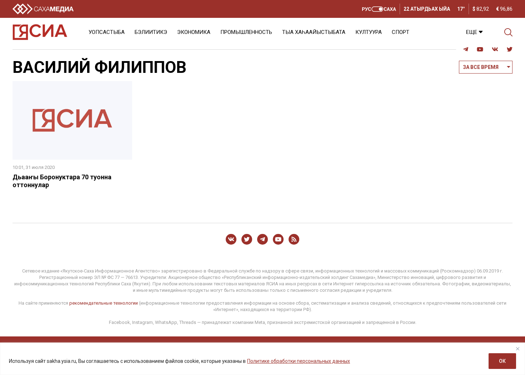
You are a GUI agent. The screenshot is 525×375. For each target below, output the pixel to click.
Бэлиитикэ (151, 32)
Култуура (368, 32)
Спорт (400, 32)
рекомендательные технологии (103, 303)
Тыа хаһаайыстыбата (313, 32)
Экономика (193, 32)
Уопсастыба (107, 32)
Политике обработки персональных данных (298, 361)
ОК (502, 361)
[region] (262, 358)
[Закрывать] (517, 348)
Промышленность (246, 32)
